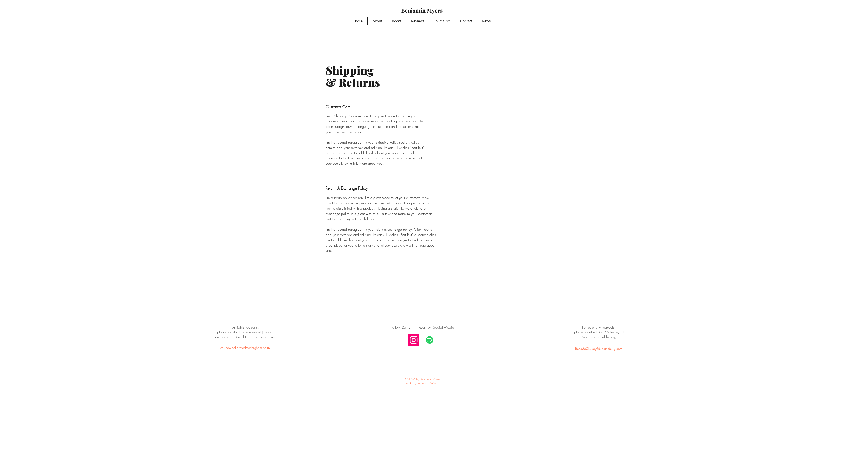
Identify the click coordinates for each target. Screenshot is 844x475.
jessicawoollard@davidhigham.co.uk (244, 348)
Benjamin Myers (422, 10)
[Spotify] (429, 340)
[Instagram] (413, 340)
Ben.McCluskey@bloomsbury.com (598, 349)
